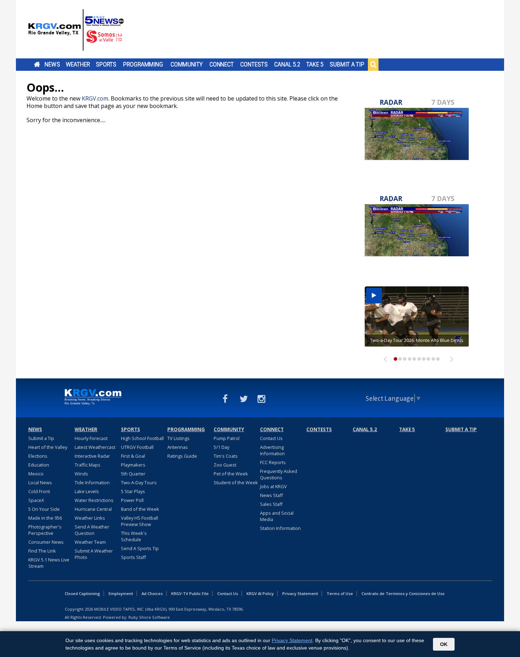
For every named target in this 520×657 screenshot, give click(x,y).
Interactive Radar (92, 456)
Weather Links (90, 518)
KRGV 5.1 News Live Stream (48, 562)
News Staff (271, 495)
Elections (37, 456)
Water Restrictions (94, 500)
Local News (40, 482)
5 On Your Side (44, 509)
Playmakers (133, 465)
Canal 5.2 (287, 64)
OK (443, 644)
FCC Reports (273, 462)
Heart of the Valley (47, 447)
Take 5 (315, 64)
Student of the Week (236, 482)
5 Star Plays (133, 491)
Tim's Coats (226, 456)
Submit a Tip (347, 64)
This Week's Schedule (134, 536)
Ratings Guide (182, 456)
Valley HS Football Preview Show (139, 521)
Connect (221, 64)
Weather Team (90, 542)
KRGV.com (95, 98)
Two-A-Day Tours (139, 482)
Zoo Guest (225, 465)
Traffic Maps (87, 465)
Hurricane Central (93, 509)
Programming (143, 64)
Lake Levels (87, 491)
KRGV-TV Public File (190, 593)
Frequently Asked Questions (278, 474)
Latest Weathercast (95, 447)
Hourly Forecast (91, 438)
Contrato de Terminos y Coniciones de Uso (403, 593)
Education (38, 465)
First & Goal (133, 456)
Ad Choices (152, 593)
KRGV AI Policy (260, 593)
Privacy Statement (300, 593)
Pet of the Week (231, 473)
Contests (253, 64)
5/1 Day (221, 447)
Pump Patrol (226, 438)
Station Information (280, 528)
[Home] (76, 30)
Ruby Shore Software (149, 617)
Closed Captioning (82, 593)
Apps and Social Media (277, 516)
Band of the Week (140, 509)
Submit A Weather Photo (94, 554)
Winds (81, 473)
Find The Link (42, 551)
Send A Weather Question (92, 530)
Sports (106, 64)
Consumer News (46, 542)
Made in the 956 (45, 518)
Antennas (177, 447)
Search (373, 64)
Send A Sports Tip (140, 548)
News (52, 64)
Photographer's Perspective (45, 530)
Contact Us (271, 438)
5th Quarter (133, 473)
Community (187, 64)
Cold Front (39, 491)
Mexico (36, 473)
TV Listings (178, 438)
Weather (78, 64)
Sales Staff (271, 504)
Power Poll (132, 500)
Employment (121, 593)
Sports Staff (133, 557)
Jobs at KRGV (273, 486)
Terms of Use (340, 593)
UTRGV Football (137, 447)
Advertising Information (272, 450)
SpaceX (36, 500)
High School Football (142, 438)
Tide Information (92, 482)
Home (37, 64)
